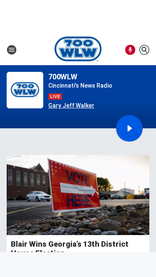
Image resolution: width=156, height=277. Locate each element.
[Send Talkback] (130, 50)
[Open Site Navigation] (12, 50)
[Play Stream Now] (129, 128)
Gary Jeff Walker (71, 105)
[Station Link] (78, 50)
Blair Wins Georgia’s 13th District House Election (70, 248)
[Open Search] (144, 50)
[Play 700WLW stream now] (25, 90)
